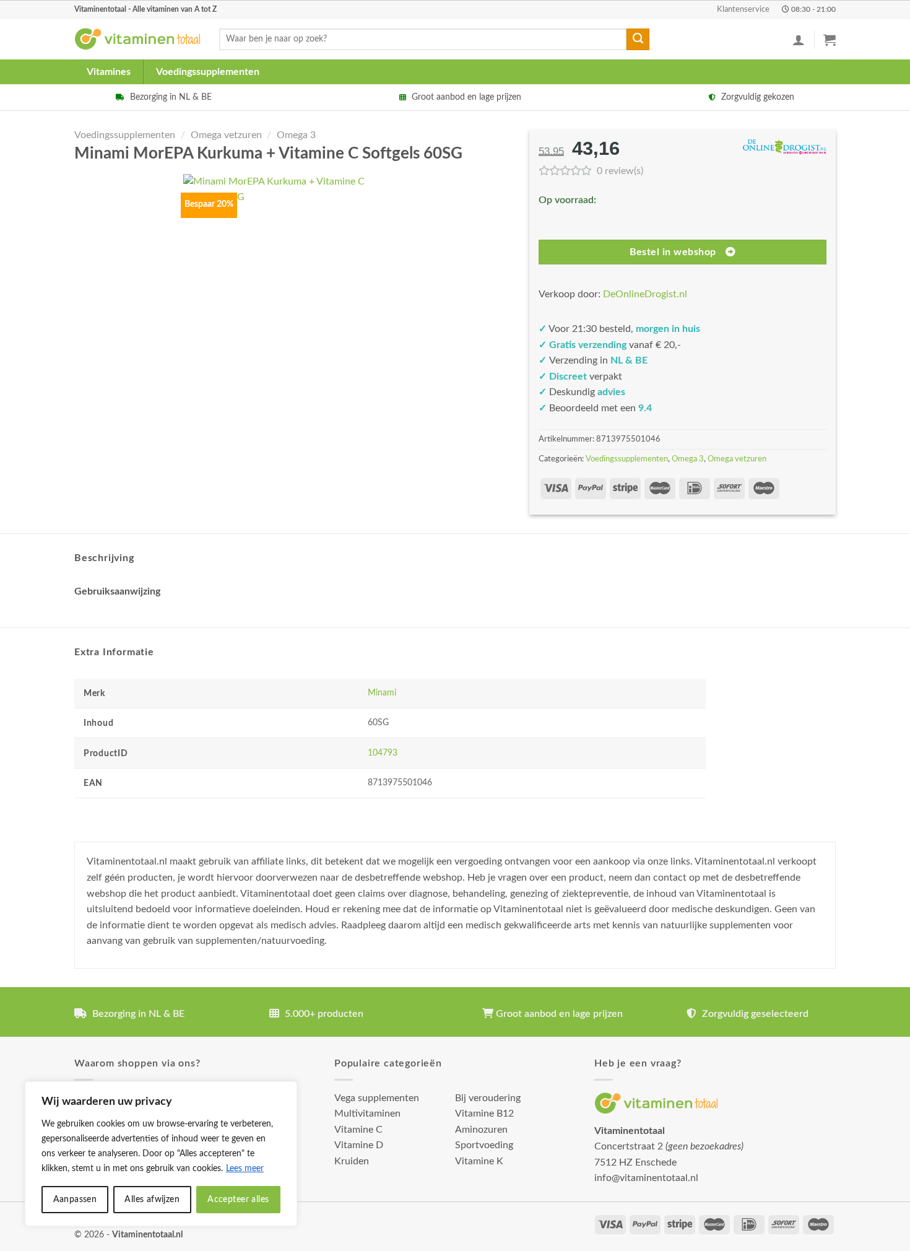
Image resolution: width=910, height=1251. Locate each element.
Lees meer (245, 1168)
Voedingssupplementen (207, 72)
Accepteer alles (238, 1199)
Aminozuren (481, 1130)
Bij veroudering (488, 1098)
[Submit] (637, 39)
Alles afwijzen (152, 1199)
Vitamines (109, 72)
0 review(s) (620, 171)
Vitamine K (479, 1161)
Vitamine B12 (484, 1113)
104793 (382, 752)
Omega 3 (296, 135)
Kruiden (351, 1161)
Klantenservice (743, 9)
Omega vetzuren (226, 135)
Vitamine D (358, 1145)
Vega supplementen (376, 1098)
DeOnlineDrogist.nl (645, 294)
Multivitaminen (367, 1113)
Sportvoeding (484, 1145)
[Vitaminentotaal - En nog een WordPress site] (137, 39)
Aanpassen (75, 1199)
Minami (382, 692)
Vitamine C (358, 1130)
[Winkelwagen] (829, 39)
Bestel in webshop (673, 252)
